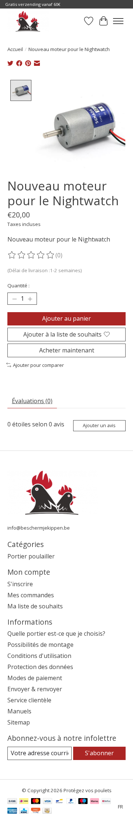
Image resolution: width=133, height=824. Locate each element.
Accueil (15, 49)
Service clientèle (29, 700)
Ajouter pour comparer (38, 365)
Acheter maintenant (66, 350)
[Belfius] (106, 802)
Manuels (19, 711)
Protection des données (40, 667)
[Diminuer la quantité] (14, 299)
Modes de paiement (34, 678)
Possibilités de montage (40, 645)
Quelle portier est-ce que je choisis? (56, 633)
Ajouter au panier (66, 318)
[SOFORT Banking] (94, 802)
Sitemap (18, 722)
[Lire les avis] (31, 255)
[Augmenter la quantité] (30, 299)
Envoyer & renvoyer (34, 689)
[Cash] (47, 811)
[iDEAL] (23, 802)
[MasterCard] (36, 802)
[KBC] (23, 811)
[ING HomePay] (35, 811)
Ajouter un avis (99, 425)
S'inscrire (20, 584)
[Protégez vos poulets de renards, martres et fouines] (28, 21)
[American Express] (12, 811)
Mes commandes (30, 595)
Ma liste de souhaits (35, 606)
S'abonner (99, 753)
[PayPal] (71, 802)
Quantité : (18, 285)
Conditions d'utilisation (39, 656)
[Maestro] (83, 802)
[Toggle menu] (118, 21)
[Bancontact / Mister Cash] (59, 802)
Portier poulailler (31, 556)
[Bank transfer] (12, 802)
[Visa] (47, 802)
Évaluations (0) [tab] (32, 401)
